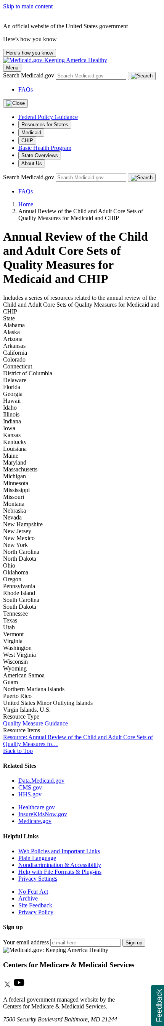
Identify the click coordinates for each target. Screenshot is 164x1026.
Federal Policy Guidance (48, 117)
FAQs (25, 89)
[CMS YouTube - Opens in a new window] (19, 986)
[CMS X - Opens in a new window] (8, 986)
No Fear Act (33, 891)
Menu (12, 68)
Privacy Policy (35, 912)
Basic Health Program (44, 148)
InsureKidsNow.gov (42, 814)
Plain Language (37, 858)
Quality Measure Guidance (35, 723)
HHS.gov (30, 794)
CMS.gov (30, 787)
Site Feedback (35, 905)
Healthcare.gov (36, 807)
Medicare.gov (34, 821)
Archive (28, 898)
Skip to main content (28, 6)
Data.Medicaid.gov (41, 780)
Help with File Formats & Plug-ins (59, 871)
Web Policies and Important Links (59, 851)
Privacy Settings (37, 878)
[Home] (55, 60)
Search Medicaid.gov (29, 75)
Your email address (26, 942)
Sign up (133, 943)
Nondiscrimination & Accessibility (59, 865)
